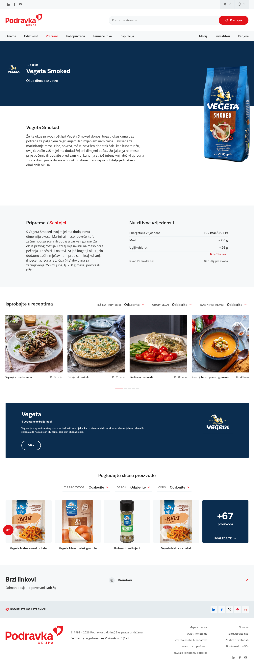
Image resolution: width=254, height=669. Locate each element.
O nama (11, 36)
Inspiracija (127, 36)
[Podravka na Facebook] (14, 4)
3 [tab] (128, 389)
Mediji (203, 36)
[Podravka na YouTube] (20, 4)
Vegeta (34, 64)
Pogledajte (223, 538)
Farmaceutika (102, 36)
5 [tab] (136, 389)
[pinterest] (237, 609)
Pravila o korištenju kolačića (189, 653)
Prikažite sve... (219, 254)
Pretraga (236, 20)
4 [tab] (132, 389)
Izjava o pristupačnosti (193, 646)
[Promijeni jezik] (242, 4)
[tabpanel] (34, 347)
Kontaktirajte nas (238, 633)
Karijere (243, 36)
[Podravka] (24, 24)
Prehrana (52, 36)
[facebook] (221, 609)
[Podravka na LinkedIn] (8, 4)
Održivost (31, 36)
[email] (245, 609)
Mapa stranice (198, 627)
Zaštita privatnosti (236, 640)
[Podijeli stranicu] (8, 530)
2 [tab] (124, 389)
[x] (229, 609)
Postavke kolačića (237, 646)
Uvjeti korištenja (197, 633)
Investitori (223, 36)
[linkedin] (214, 609)
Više (31, 445)
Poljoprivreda (75, 36)
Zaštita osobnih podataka (191, 640)
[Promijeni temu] (227, 4)
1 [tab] (116, 389)
